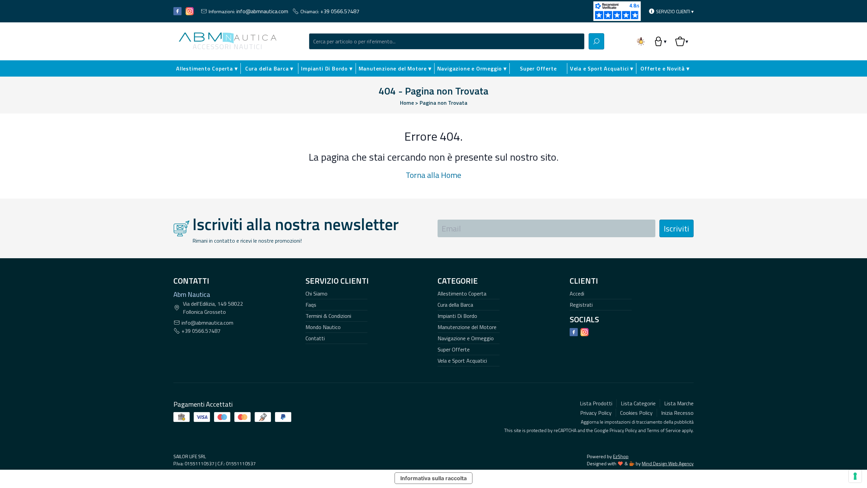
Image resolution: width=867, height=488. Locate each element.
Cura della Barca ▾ (269, 68)
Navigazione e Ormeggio (466, 338)
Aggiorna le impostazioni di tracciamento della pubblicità (637, 421)
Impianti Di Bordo (457, 316)
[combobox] (447, 41)
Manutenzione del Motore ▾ (395, 68)
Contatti (315, 338)
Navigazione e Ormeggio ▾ (472, 68)
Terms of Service (664, 430)
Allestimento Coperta (462, 293)
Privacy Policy (623, 430)
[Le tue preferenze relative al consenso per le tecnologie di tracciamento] (855, 476)
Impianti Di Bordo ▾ (326, 68)
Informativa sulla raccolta (433, 478)
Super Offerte (538, 68)
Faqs (310, 305)
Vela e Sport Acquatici (462, 361)
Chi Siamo (316, 293)
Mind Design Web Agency (668, 463)
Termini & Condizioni (328, 316)
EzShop (621, 456)
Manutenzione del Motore (467, 327)
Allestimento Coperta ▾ (207, 68)
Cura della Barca (455, 305)
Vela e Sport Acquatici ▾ (601, 68)
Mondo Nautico (323, 327)
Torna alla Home (433, 175)
